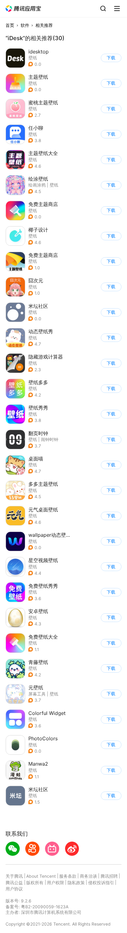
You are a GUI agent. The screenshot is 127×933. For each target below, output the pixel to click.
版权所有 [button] (34, 882)
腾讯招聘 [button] (109, 876)
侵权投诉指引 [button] (101, 882)
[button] (24, 8)
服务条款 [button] (67, 876)
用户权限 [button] (55, 882)
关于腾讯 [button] (14, 876)
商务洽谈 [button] (88, 876)
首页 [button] (10, 25)
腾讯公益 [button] (14, 882)
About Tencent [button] (41, 876)
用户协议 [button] (14, 888)
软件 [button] (25, 25)
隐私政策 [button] (76, 882)
